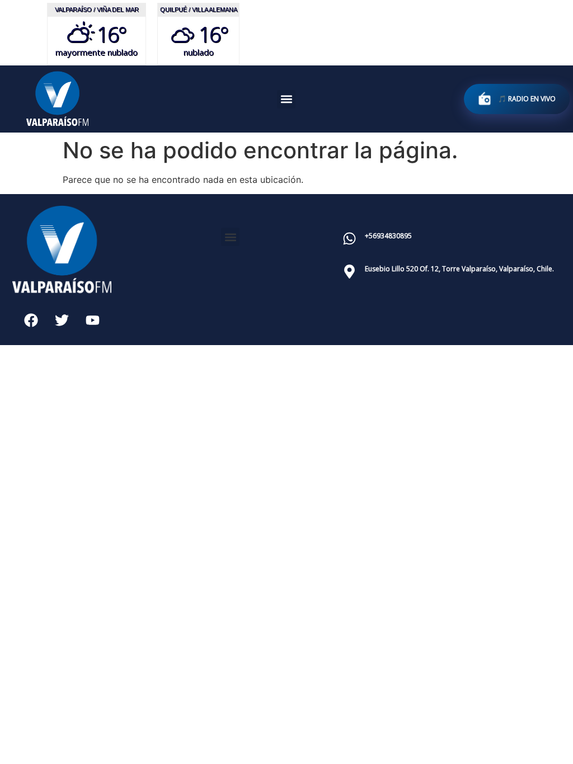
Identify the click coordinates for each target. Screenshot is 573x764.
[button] (286, 99)
